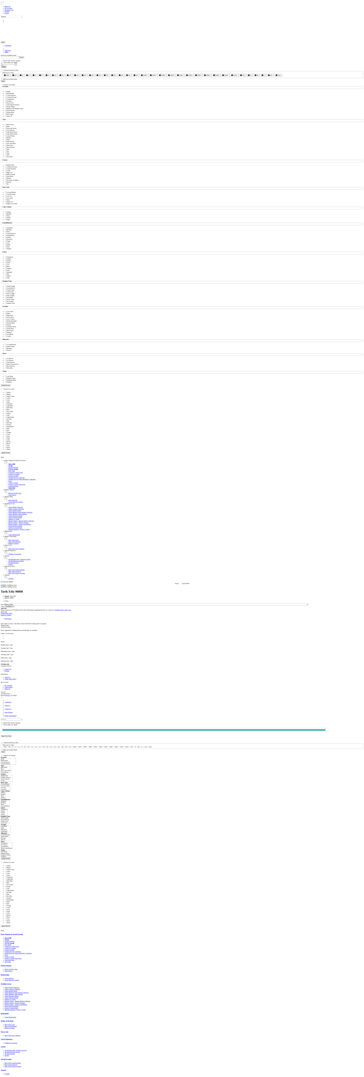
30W (217, 75)
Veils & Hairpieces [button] (10, 550)
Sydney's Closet (13, 483)
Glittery (8, 212)
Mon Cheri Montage (14, 542)
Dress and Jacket (11, 128)
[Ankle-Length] (5, 818)
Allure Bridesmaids (14, 535)
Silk (7, 274)
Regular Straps (10, 378)
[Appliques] (5, 801)
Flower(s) (9, 239)
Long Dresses (10, 136)
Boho (8, 126)
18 (85, 75)
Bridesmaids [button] (8, 531)
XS (243, 75)
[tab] (184, 474)
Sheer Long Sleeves (12, 364)
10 (55, 75)
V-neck (8, 336)
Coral (8, 434)
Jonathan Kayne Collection (16, 477)
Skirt (7, 149)
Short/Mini (9, 297)
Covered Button (11, 192)
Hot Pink (9, 423)
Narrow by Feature (9, 85)
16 (77, 75)
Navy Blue (10, 411)
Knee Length (10, 295)
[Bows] (5, 804)
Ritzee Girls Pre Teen (14, 493)
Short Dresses (10, 147)
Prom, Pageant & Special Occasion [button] (15, 460)
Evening (8, 101)
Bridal (8, 91)
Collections (8, 702)
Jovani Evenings (13, 467)
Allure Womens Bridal (15, 517)
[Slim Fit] (5, 840)
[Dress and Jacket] (6, 770)
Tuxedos (10, 578)
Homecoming (10, 106)
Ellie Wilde (11, 471)
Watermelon (10, 426)
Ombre (8, 217)
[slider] (327, 730)
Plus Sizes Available (12, 180)
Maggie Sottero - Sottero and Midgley (19, 524)
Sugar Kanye (12, 495)
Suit (7, 151)
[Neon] (3, 796)
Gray (8, 445)
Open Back (9, 176)
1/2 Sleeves (9, 358)
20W (172, 75)
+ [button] (5, 491)
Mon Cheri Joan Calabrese (16, 549)
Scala (10, 481)
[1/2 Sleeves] (6, 843)
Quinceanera (10, 112)
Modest (8, 138)
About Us (7, 677)
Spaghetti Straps (11, 380)
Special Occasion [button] (10, 566)
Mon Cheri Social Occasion (16, 573)
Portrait (8, 325)
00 (15, 75)
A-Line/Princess (11, 344)
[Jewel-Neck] (5, 831)
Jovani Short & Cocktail (15, 502)
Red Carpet (9, 114)
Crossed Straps (10, 194)
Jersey (8, 263)
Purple (8, 413)
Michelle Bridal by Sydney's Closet (18, 529)
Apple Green (10, 396)
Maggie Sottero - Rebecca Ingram (18, 522)
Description (8, 619)
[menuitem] (184, 6)
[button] (8, 45)
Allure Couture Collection (16, 509)
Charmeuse (9, 257)
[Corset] (7, 781)
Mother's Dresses (13, 543)
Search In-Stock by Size (11, 70)
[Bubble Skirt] (7, 776)
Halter (8, 313)
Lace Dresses (10, 130)
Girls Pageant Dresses (13, 105)
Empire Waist (10, 346)
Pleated (8, 178)
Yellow (9, 392)
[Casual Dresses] (8, 762)
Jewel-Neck (10, 317)
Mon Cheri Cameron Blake (16, 570)
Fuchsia (9, 425)
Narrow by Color (9, 389)
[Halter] (5, 828)
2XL (279, 75)
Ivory (8, 436)
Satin (7, 270)
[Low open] (6, 789)
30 (129, 75)
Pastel (8, 219)
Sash (7, 247)
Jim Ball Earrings (13, 563)
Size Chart (4, 612)
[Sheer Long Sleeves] (6, 848)
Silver (8, 447)
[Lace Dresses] (6, 772)
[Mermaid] (5, 838)
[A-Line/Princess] (5, 835)
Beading (8, 230)
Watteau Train (10, 303)
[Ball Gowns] (6, 767)
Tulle (7, 278)
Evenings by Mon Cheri (15, 472)
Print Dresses (10, 141)
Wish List (7, 6)
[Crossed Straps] (6, 786)
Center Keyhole (11, 169)
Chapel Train (10, 290)
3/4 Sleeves (9, 360)
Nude (8, 438)
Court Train (9, 292)
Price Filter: (7, 62)
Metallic (8, 214)
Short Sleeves (10, 366)
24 (107, 75)
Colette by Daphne (14, 474)
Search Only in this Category (11, 61)
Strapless (9, 332)
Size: (2, 604)
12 (62, 75)
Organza (9, 268)
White (8, 449)
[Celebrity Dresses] (7, 777)
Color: (3, 606)
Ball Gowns (10, 124)
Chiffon (8, 259)
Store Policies (9, 712)
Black (8, 443)
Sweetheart (9, 334)
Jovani (10, 466)
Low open (9, 198)
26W (199, 75)
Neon (8, 216)
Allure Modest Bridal (14, 510)
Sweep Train (10, 299)
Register (7, 11)
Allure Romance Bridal (15, 516)
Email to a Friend (6, 615)
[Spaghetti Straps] (5, 855)
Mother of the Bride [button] (10, 536)
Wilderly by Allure (13, 519)
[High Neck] (5, 830)
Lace (7, 243)
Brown (9, 442)
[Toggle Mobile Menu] (1, 697)
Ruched (8, 182)
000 (7, 75)
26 (114, 75)
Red (8, 430)
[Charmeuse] (4, 809)
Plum (8, 428)
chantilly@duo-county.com (63, 610)
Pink (8, 421)
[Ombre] (3, 797)
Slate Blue (10, 407)
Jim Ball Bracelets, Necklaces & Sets (19, 559)
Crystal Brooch (11, 233)
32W (226, 75)
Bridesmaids (10, 93)
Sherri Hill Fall (12, 500)
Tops (7, 153)
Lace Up (9, 196)
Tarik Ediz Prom (13, 486)
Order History (9, 687)
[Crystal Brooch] (5, 806)
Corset (8, 170)
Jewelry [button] (7, 556)
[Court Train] (5, 823)
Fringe (8, 241)
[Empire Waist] (5, 836)
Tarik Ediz (11, 488)
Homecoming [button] (9, 496)
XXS (235, 75)
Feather (8, 237)
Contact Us (8, 669)
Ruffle (8, 245)
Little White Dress (11, 134)
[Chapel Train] (5, 821)
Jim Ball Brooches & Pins (16, 561)
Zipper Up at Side (11, 203)
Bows (8, 231)
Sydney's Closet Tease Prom (16, 484)
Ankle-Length (10, 286)
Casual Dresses (11, 95)
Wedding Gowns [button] (10, 503)
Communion (10, 99)
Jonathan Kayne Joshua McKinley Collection (21, 479)
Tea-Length (9, 301)
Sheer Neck (9, 330)
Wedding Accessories (14, 554)
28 (122, 75)
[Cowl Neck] (5, 826)
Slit (7, 184)
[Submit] (22, 17)
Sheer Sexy (9, 145)
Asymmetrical (10, 288)
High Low (9, 172)
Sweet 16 (9, 116)
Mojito (9, 394)
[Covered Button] (6, 784)
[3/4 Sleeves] (6, 845)
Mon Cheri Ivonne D (14, 571)
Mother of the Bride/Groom (14, 108)
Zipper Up (9, 202)
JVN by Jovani (13, 469)
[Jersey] (4, 814)
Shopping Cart (9, 10)
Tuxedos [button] (7, 575)
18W (163, 75)
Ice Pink (9, 419)
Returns (7, 671)
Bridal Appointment (10, 716)
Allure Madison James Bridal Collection (20, 512)
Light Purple (10, 417)
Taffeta (8, 276)
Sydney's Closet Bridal (15, 528)
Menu (3, 42)
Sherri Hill (11, 464)
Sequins (8, 248)
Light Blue (10, 406)
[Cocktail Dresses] (8, 764)
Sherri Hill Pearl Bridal (15, 526)
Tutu (7, 155)
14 (70, 75)
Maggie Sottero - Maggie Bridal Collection (21, 521)
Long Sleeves (10, 362)
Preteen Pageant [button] (9, 489)
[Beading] (5, 803)
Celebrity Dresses (11, 167)
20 (92, 75)
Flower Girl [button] (8, 545)
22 (99, 75)
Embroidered (10, 235)
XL (271, 75)
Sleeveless (9, 368)
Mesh (8, 266)
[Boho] (6, 769)
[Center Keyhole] (7, 779)
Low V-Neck (10, 319)
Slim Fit (8, 350)
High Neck (9, 315)
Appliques (9, 228)
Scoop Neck (10, 328)
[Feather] (4, 813)
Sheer (8, 200)
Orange (9, 432)
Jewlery (10, 564)
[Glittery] (3, 793)
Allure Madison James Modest (17, 514)
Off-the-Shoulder (11, 321)
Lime (8, 400)
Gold (8, 440)
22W (181, 75)
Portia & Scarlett (13, 476)
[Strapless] (5, 856)
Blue (8, 409)
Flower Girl (9, 103)
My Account (8, 8)
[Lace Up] (6, 787)
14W (145, 75)
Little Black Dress (11, 132)
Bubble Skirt (10, 165)
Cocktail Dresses (11, 97)
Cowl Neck (9, 311)
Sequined (9, 272)
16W (154, 75)
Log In (7, 13)
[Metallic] (3, 794)
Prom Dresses (10, 110)
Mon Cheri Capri (13, 540)
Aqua (8, 402)
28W (208, 75)
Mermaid (9, 348)
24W (190, 75)
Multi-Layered (10, 174)
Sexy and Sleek (11, 143)
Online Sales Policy (7, 613)
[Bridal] (8, 759)
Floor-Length (10, 294)
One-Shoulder (10, 323)
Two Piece (9, 157)
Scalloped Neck (11, 326)
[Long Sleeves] (6, 846)
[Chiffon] (4, 811)
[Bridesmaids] (8, 760)
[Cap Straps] (5, 852)
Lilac (8, 415)
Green (8, 398)
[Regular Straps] (5, 853)
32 (137, 75)
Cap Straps (9, 376)
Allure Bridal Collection (15, 507)
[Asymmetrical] (5, 819)
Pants (8, 139)
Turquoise (10, 404)
